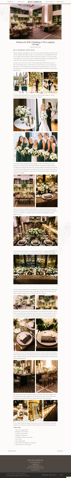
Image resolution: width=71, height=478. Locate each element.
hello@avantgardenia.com (35, 466)
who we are (10, 1)
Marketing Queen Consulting (22, 475)
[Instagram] (60, 475)
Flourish (20, 439)
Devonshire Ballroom (33, 311)
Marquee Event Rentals (24, 442)
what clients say (50, 1)
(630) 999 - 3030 (35, 464)
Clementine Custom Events (32, 423)
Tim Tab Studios (45, 423)
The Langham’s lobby (17, 68)
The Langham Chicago (27, 54)
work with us (60, 1)
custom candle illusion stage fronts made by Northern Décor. (30, 398)
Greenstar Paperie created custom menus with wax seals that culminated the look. (39, 316)
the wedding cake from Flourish (36, 394)
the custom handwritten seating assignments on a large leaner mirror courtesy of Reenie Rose (32, 396)
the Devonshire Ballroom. (34, 165)
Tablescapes (33, 442)
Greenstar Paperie (24, 433)
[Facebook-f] (62, 475)
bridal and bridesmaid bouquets (21, 95)
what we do (21, 1)
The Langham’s (43, 58)
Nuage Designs (22, 440)
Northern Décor (28, 444)
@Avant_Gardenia (35, 460)
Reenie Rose (24, 435)
